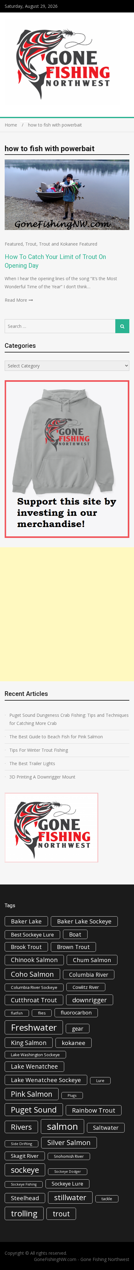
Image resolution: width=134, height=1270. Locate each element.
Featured (14, 244)
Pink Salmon (31, 1094)
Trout (30, 244)
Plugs (72, 1095)
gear (77, 1028)
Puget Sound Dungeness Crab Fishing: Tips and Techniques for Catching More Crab (69, 719)
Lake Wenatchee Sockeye (46, 1080)
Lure (100, 1080)
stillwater (70, 1197)
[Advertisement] (67, 614)
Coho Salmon (32, 974)
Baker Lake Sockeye (84, 921)
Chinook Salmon (34, 960)
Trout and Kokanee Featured (68, 244)
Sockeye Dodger (67, 1171)
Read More (16, 300)
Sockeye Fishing (23, 1184)
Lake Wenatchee (34, 1066)
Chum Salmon (92, 960)
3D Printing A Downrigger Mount (42, 777)
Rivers (21, 1127)
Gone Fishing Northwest (104, 1259)
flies (41, 1013)
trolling (24, 1213)
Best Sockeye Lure (32, 934)
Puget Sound (34, 1109)
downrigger (89, 999)
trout (61, 1214)
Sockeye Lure (67, 1183)
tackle (107, 1198)
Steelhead (25, 1198)
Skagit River (25, 1156)
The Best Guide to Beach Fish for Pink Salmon (56, 737)
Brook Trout (26, 947)
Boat (75, 934)
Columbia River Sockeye (34, 987)
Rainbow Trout (93, 1110)
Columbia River (88, 974)
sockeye (25, 1169)
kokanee (73, 1043)
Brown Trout (73, 947)
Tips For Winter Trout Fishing (38, 750)
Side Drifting (21, 1143)
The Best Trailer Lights (32, 763)
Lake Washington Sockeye (35, 1054)
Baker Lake (26, 921)
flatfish (17, 1013)
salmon (62, 1126)
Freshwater (34, 1027)
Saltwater (105, 1127)
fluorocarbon (76, 1012)
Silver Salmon (69, 1142)
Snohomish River (69, 1156)
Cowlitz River (86, 987)
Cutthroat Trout (34, 1000)
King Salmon (28, 1042)
